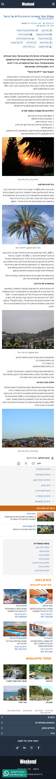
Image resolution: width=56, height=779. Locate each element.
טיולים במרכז (44, 555)
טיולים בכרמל (43, 566)
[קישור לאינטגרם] (31, 748)
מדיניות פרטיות (23, 769)
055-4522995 (47, 651)
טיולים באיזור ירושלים (41, 563)
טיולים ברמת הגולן (42, 570)
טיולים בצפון (44, 551)
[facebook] (26, 463)
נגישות (36, 769)
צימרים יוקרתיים (43, 469)
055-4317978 (21, 649)
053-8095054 (21, 617)
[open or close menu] (53, 4)
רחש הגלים (31, 514)
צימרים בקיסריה (43, 496)
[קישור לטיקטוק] (17, 748)
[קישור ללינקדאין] (24, 748)
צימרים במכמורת (42, 474)
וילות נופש (45, 485)
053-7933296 (47, 617)
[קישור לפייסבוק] (38, 748)
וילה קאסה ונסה (29, 526)
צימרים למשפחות (42, 501)
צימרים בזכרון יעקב (41, 479)
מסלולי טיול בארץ (42, 547)
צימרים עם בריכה (42, 490)
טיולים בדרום (44, 559)
